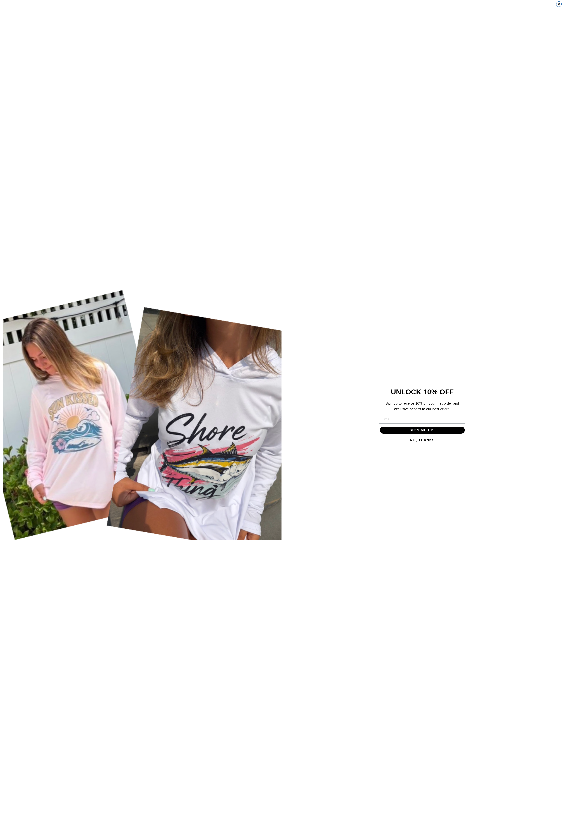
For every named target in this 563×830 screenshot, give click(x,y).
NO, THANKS (422, 440)
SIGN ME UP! (422, 430)
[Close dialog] (559, 4)
